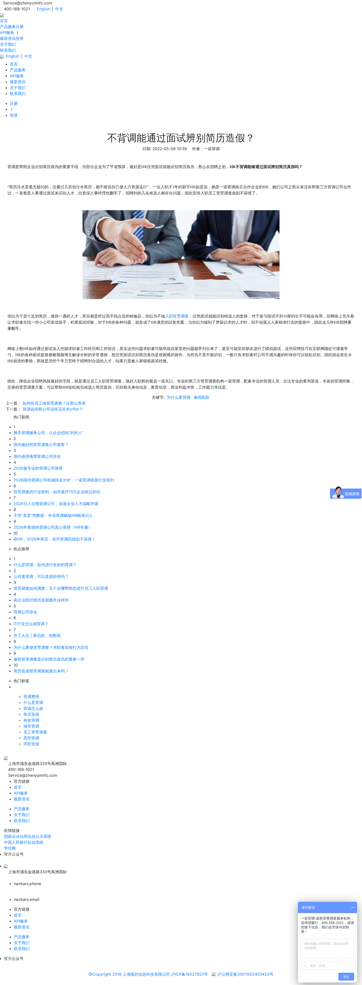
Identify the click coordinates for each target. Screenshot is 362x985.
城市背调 (31, 726)
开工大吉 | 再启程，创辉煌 (37, 635)
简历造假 (31, 714)
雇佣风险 (201, 397)
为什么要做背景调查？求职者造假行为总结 (51, 647)
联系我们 (8, 50)
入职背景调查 (177, 316)
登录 (20, 38)
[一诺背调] (2, 14)
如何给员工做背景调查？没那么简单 (54, 403)
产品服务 (8, 26)
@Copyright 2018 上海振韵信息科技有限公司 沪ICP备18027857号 (148, 974)
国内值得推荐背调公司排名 (37, 456)
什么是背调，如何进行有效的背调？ (45, 564)
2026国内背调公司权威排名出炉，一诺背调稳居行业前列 (64, 479)
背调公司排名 (25, 611)
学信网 (10, 848)
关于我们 (8, 44)
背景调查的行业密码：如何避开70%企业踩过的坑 (57, 491)
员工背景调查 (35, 732)
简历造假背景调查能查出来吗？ (41, 670)
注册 (20, 26)
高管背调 (31, 737)
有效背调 (31, 720)
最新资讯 (8, 38)
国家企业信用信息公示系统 (27, 836)
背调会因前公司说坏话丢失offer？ (53, 409)
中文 (59, 8)
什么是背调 (33, 702)
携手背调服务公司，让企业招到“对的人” (48, 432)
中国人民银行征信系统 (23, 842)
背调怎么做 (33, 708)
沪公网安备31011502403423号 (245, 974)
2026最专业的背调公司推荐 (38, 468)
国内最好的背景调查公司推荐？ (41, 444)
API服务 (7, 32)
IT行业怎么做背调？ (31, 623)
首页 (4, 20)
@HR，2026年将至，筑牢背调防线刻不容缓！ (55, 539)
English (43, 8)
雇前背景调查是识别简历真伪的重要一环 (49, 659)
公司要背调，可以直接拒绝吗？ (41, 576)
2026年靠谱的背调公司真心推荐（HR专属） (53, 527)
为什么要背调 (178, 397)
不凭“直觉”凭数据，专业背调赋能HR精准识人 (53, 515)
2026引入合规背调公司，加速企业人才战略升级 (56, 503)
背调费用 (31, 696)
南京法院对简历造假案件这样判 (41, 600)
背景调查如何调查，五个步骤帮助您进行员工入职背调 (61, 588)
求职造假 (31, 743)
